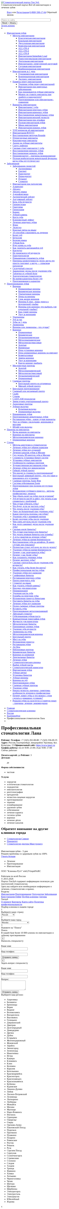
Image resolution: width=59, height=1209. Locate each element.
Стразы (16, 396)
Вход (9, 12)
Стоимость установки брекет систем (30, 457)
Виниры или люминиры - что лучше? (31, 327)
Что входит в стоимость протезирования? (33, 473)
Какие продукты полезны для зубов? (31, 514)
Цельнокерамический (29, 376)
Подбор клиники (30, 896)
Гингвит (22, 171)
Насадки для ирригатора (25, 588)
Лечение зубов (20, 660)
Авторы (43, 896)
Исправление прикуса (23, 642)
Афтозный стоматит (22, 614)
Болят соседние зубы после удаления (31, 519)
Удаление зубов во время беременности (32, 550)
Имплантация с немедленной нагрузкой (37, 64)
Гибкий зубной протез (23, 470)
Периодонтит (25, 176)
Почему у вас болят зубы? (25, 555)
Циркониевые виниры (29, 289)
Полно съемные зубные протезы (28, 606)
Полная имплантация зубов (31, 122)
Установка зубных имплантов (27, 460)
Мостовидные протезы (24, 365)
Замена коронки (26, 358)
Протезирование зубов (18, 284)
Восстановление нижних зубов (28, 153)
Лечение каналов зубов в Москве (29, 452)
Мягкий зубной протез (29, 386)
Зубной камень (20, 214)
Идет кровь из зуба (22, 245)
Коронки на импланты (24, 434)
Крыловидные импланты (25, 140)
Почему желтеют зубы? (24, 560)
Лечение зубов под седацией (27, 450)
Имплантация (8, 894)
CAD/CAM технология (24, 399)
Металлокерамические (29, 340)
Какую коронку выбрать (30, 363)
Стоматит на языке (22, 583)
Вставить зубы (20, 608)
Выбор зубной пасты (23, 665)
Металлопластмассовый (30, 373)
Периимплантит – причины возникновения (34, 156)
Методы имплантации (23, 35)
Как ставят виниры (27, 312)
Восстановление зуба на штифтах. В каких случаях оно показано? (33, 543)
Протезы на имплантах (18, 429)
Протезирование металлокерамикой (30, 611)
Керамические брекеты (24, 652)
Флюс (15, 225)
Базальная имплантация (30, 41)
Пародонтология (21, 255)
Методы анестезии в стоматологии (30, 445)
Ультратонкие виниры (29, 294)
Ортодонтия (38, 894)
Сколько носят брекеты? (24, 529)
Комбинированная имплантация (34, 69)
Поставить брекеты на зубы (26, 601)
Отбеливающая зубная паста (26, 616)
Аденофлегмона (20, 194)
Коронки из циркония (23, 654)
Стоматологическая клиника (27, 662)
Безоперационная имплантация (33, 76)
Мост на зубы (19, 639)
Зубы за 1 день (20, 322)
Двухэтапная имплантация (31, 43)
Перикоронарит (20, 591)
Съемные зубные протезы (25, 685)
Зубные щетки (20, 672)
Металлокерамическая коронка (28, 634)
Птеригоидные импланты (25, 138)
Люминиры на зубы (22, 631)
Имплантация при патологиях (27, 184)
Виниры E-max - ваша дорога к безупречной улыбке (33, 302)
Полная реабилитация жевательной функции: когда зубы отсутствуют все (35, 159)
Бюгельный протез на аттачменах (34, 383)
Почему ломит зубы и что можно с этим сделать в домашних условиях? (32, 696)
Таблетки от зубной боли (25, 273)
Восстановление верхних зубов (28, 151)
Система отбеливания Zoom (26, 483)
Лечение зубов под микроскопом (29, 468)
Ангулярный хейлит (23, 199)
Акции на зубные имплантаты (27, 143)
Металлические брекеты (24, 624)
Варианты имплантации (24, 104)
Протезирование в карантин (26, 281)
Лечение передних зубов (25, 222)
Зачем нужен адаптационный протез (30, 401)
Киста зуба (18, 217)
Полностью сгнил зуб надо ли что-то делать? (35, 547)
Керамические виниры (29, 291)
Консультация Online (11, 896)
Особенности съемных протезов (28, 463)
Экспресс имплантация (29, 79)
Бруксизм (17, 237)
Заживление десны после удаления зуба (32, 271)
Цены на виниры (26, 296)
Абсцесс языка (20, 191)
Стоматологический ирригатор (28, 667)
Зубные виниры (20, 677)
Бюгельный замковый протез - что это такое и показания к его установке (35, 476)
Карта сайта (28, 902)
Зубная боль (18, 243)
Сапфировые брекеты (23, 575)
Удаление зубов (20, 688)
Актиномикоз (25, 168)
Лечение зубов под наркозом (27, 603)
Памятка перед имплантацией (27, 81)
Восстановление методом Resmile (29, 135)
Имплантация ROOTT (24, 133)
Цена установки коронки (30, 350)
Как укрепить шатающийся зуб (28, 248)
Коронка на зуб (20, 680)
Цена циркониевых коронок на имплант (38, 353)
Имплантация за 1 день (24, 71)
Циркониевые (25, 332)
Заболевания (13, 163)
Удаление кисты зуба (23, 593)
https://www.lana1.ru (45, 745)
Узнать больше (8, 856)
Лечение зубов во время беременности (31, 539)
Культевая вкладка (27, 409)
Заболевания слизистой (24, 166)
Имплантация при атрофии (31, 120)
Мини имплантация (28, 125)
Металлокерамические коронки (28, 437)
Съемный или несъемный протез (29, 391)
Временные (24, 347)
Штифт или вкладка (22, 427)
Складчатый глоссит (23, 268)
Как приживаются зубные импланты (36, 92)
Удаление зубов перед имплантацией (36, 84)
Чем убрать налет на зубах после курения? (33, 496)
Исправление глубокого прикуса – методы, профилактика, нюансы (34, 492)
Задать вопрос (8, 25)
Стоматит (23, 181)
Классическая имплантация (31, 38)
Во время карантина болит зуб (27, 278)
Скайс (16, 394)
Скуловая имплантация (29, 66)
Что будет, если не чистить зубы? (29, 506)
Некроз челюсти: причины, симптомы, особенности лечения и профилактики (32, 691)
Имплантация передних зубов (33, 110)
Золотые (22, 345)
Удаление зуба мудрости (24, 629)
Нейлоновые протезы (23, 649)
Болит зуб (17, 235)
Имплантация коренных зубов (33, 112)
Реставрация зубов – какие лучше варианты (34, 419)
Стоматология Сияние (18, 839)
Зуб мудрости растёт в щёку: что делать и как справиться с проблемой (35, 499)
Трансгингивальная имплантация (34, 58)
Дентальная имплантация (30, 61)
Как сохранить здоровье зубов (27, 557)
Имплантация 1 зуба (28, 107)
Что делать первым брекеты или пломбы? (33, 534)
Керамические (25, 335)
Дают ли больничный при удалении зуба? (33, 511)
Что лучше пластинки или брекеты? (30, 532)
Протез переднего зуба (24, 580)
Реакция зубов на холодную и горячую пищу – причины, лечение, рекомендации (35, 702)
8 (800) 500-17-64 (38, 12)
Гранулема (18, 207)
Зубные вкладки (20, 406)
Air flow (16, 647)
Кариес (16, 212)
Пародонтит (24, 174)
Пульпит (22, 179)
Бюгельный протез (22, 637)
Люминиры (18, 324)
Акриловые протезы (23, 404)
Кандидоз (17, 250)
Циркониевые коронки (24, 440)
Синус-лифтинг (20, 145)
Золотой (22, 368)
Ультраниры (18, 317)
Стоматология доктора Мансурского (25, 844)
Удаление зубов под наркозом (27, 573)
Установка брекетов (22, 675)
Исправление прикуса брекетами (29, 598)
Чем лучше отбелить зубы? (26, 504)
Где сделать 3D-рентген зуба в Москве (31, 455)
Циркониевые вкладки (29, 411)
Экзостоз (17, 227)
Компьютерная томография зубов (29, 619)
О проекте (6, 902)
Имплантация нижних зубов (32, 127)
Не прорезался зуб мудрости (26, 253)
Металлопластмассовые (30, 342)
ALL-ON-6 (23, 51)
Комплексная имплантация (31, 46)
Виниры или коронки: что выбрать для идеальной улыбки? (37, 308)
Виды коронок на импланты (26, 432)
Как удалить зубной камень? (26, 585)
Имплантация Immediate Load (32, 56)
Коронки (17, 330)
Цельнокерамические (28, 337)
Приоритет (12, 841)
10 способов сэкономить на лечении (30, 232)
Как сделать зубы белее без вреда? (29, 567)
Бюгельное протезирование (26, 388)
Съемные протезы (21, 381)
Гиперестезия (19, 204)
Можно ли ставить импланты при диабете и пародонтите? (34, 95)
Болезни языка (20, 240)
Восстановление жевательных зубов (36, 115)
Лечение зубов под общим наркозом (30, 447)
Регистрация (23, 12)
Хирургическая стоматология (27, 276)
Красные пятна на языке (24, 230)
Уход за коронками (27, 360)
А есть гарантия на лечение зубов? (30, 537)
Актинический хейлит (24, 197)
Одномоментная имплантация (33, 74)
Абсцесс (17, 189)
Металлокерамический (29, 371)
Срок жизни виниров (28, 299)
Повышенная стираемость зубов (28, 258)
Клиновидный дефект (23, 220)
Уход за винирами (27, 314)
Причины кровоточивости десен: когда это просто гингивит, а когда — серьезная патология (34, 263)
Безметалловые (25, 355)
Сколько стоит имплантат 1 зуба (28, 148)
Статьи (10, 442)
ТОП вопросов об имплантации (28, 130)
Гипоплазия (18, 209)
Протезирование (23, 894)
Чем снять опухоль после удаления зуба (32, 521)
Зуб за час (17, 319)
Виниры (17, 286)
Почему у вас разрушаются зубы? (29, 552)
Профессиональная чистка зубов (28, 570)
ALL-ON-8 (23, 53)
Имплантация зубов (16, 33)
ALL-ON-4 (23, 48)
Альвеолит (18, 186)
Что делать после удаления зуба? (28, 509)
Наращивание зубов (22, 414)
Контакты (16, 902)
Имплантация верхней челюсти (33, 117)
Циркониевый (25, 378)
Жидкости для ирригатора (25, 621)
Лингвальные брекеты (24, 657)
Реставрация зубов (22, 644)
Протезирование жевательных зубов (30, 417)
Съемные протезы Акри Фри (27, 481)
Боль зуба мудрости (22, 202)
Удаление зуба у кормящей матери (29, 516)
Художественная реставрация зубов (30, 465)
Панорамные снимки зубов (26, 626)
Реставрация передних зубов (27, 578)
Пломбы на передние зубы (26, 596)
